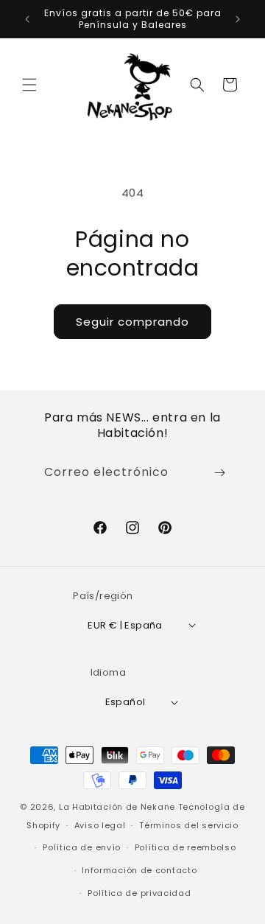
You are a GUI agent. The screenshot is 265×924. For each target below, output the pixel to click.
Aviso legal (100, 825)
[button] (29, 85)
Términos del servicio (189, 825)
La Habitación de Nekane (117, 807)
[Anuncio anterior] (27, 19)
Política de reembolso (185, 847)
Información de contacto (139, 870)
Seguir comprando (132, 321)
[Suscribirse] (219, 472)
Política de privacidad (139, 893)
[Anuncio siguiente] (238, 19)
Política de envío (82, 847)
